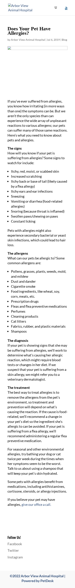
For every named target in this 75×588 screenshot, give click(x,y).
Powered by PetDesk (38, 581)
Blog (64, 39)
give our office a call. (36, 504)
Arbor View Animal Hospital (28, 39)
